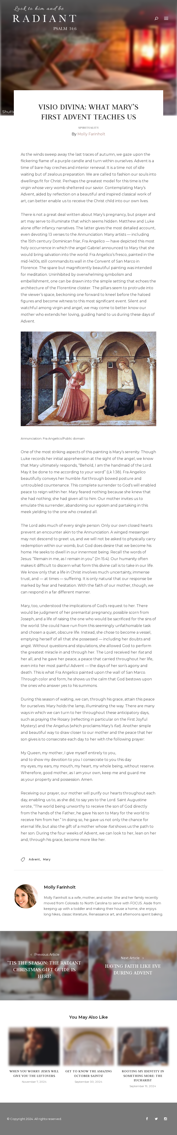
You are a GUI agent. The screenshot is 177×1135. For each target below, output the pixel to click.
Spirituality (88, 127)
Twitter (156, 1118)
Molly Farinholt (91, 134)
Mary (46, 859)
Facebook (147, 1118)
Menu (166, 18)
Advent (34, 859)
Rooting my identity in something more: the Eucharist (143, 1075)
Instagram (165, 1118)
